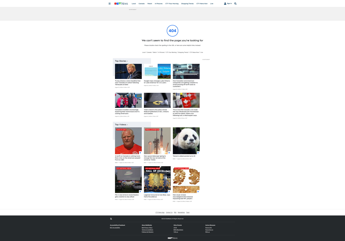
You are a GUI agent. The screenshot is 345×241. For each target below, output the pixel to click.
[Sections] (109, 3)
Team (187, 212)
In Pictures (159, 3)
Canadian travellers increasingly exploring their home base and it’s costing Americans (127, 111)
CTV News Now (201, 3)
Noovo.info (208, 227)
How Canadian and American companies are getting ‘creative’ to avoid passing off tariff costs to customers (185, 83)
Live (211, 3)
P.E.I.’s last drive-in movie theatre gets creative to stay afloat (127, 196)
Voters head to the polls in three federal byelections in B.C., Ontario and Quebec (156, 111)
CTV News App (160, 212)
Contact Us (169, 212)
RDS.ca (207, 232)
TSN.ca (176, 232)
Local (134, 3)
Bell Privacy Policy (147, 227)
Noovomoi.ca (209, 229)
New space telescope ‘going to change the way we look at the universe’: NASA (155, 158)
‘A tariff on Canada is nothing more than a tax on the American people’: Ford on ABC (128, 158)
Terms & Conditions (147, 229)
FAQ (175, 212)
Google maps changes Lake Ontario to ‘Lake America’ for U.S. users (157, 82)
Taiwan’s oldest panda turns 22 (184, 156)
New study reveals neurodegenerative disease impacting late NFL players (183, 197)
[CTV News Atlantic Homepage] (121, 4)
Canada (142, 3)
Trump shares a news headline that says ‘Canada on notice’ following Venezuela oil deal (127, 83)
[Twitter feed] (111, 219)
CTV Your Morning (171, 3)
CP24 (175, 227)
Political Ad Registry (147, 232)
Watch (149, 3)
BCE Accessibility (115, 227)
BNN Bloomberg (178, 229)
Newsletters (181, 212)
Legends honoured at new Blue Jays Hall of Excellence (157, 196)
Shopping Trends (187, 3)
